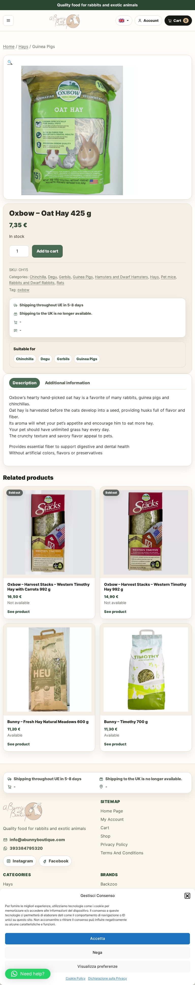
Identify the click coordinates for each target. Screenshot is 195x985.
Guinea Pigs (83, 277)
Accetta (97, 938)
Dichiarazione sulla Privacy (107, 978)
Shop (105, 836)
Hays (23, 46)
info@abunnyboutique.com (37, 839)
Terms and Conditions (122, 852)
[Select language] (124, 20)
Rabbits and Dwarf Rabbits (32, 282)
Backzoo (109, 884)
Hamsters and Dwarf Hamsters (121, 277)
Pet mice (168, 277)
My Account (112, 819)
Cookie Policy (76, 978)
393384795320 (26, 848)
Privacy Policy (114, 844)
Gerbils (65, 277)
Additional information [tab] (67, 382)
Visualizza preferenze (97, 966)
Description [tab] (25, 382)
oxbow (23, 290)
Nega (97, 952)
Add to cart (47, 251)
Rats (60, 282)
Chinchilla (38, 277)
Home (8, 46)
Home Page (112, 810)
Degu (52, 277)
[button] (187, 895)
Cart (105, 827)
